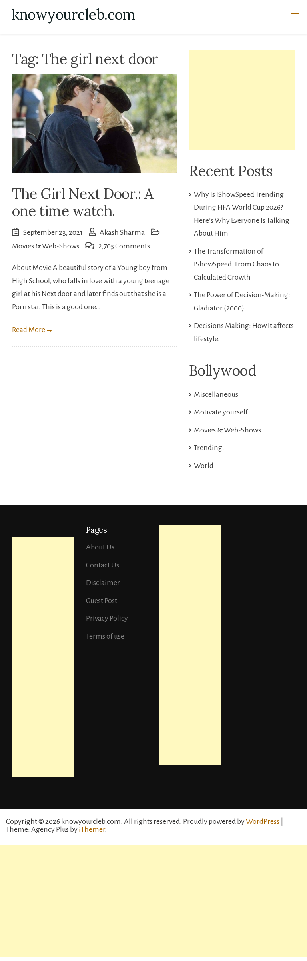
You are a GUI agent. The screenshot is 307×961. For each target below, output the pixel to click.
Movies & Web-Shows (45, 246)
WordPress (262, 821)
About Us (100, 547)
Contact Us (102, 565)
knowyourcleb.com (73, 14)
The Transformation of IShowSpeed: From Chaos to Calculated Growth (236, 264)
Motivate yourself (221, 412)
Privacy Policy (107, 618)
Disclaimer (103, 583)
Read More (32, 330)
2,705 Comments (124, 246)
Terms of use (105, 636)
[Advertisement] (242, 100)
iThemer (92, 829)
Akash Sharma (122, 232)
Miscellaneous (216, 394)
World (203, 466)
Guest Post (101, 601)
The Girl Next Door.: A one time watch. (82, 202)
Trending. (209, 448)
